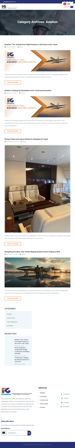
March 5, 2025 (10, 47)
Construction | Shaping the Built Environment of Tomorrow (22, 360)
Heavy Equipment (12, 322)
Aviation (9, 314)
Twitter (66, 398)
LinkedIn (66, 402)
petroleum (10, 325)
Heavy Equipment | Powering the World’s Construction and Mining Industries (22, 350)
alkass (21, 47)
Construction (11, 318)
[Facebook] (64, 1)
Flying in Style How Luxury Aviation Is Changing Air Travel (26, 139)
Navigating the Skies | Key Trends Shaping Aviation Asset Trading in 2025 (32, 252)
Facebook (66, 394)
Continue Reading (12, 82)
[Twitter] (67, 1)
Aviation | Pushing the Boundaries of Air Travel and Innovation (28, 90)
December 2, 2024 (11, 254)
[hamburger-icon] (66, 6)
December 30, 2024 (12, 141)
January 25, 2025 (11, 93)
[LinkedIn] (70, 1)
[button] (71, 6)
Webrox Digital (47, 444)
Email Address (6, 428)
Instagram (66, 406)
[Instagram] (73, 1)
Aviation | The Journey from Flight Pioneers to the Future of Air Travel (31, 44)
